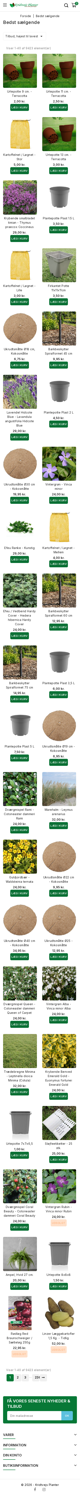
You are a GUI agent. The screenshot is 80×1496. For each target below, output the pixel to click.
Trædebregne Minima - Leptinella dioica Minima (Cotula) (19, 1076)
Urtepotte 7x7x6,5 (19, 1143)
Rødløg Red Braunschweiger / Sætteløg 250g (19, 1338)
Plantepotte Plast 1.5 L (58, 218)
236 (37, 1377)
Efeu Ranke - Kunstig (19, 548)
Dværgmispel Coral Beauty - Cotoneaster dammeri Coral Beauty (19, 1211)
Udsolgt (58, 1223)
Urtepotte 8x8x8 (59, 1274)
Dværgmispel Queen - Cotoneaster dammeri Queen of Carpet (19, 1008)
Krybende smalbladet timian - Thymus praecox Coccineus (19, 222)
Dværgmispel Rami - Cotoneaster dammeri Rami (19, 814)
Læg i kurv (19, 107)
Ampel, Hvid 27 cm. (19, 1274)
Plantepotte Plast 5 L (19, 746)
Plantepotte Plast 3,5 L (58, 683)
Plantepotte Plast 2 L (59, 412)
